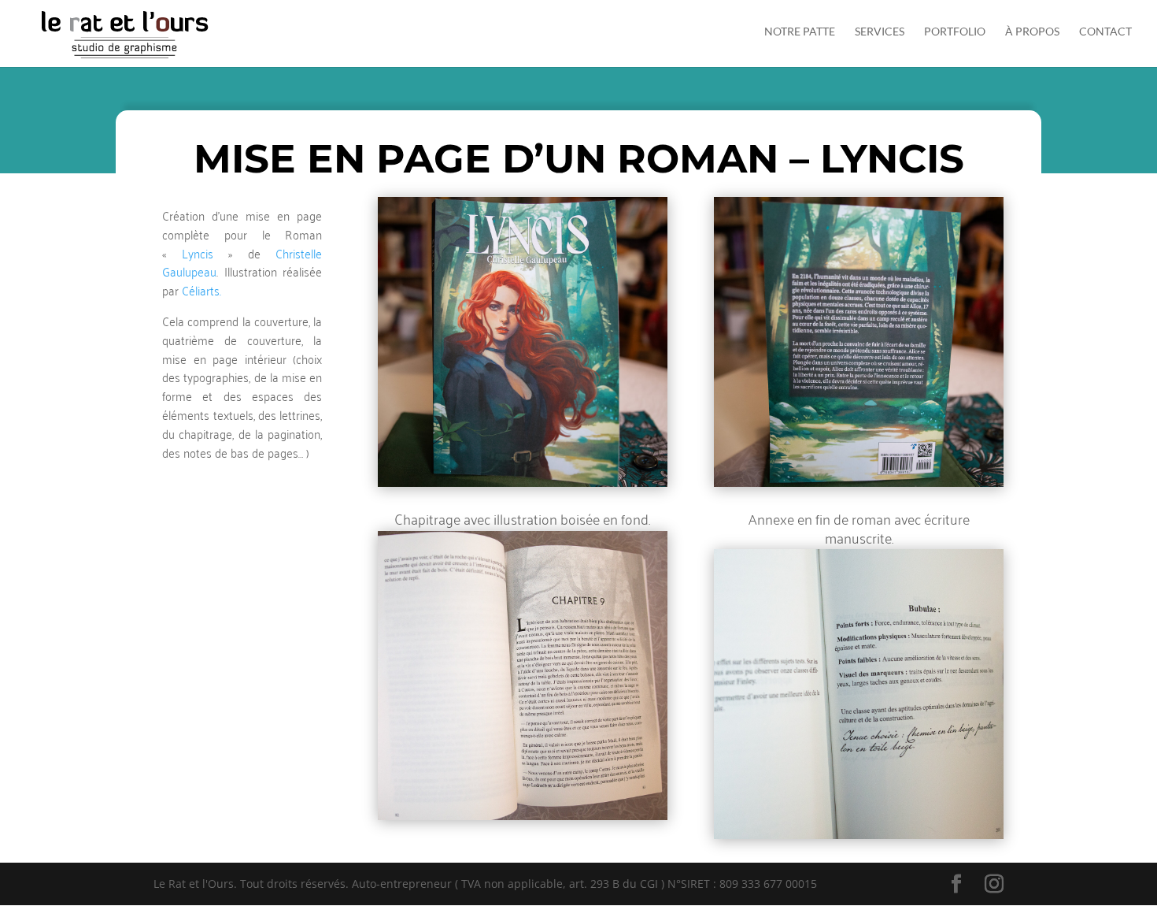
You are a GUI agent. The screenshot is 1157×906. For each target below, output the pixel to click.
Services (879, 32)
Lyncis (197, 253)
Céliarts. (201, 290)
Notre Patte (799, 32)
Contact (1105, 32)
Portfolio (954, 32)
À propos (1032, 32)
